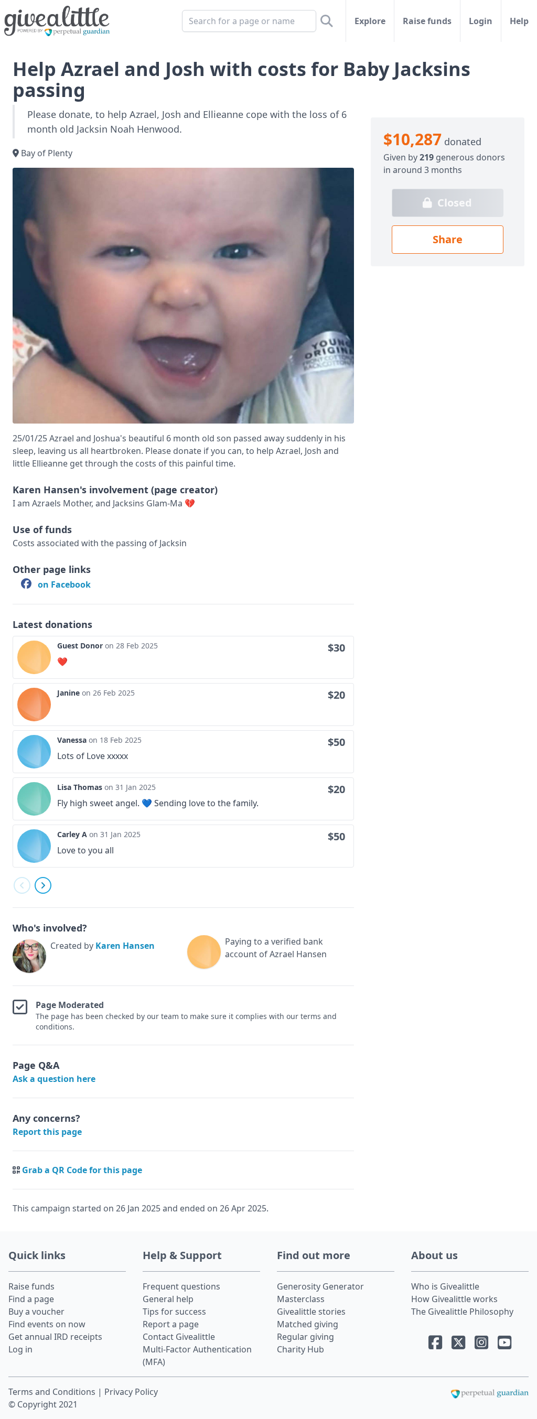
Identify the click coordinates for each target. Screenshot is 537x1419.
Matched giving (307, 1324)
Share (448, 239)
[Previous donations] (22, 885)
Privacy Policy (131, 1392)
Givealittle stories (311, 1311)
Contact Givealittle (179, 1336)
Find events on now (46, 1324)
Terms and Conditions (53, 1392)
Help (519, 21)
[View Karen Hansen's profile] (29, 956)
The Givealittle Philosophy (462, 1311)
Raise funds (427, 21)
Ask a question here (54, 1079)
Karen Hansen (125, 945)
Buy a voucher (36, 1311)
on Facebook (63, 584)
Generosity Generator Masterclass (320, 1293)
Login (480, 21)
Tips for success (174, 1311)
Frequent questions (181, 1286)
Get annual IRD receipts (55, 1336)
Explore (370, 21)
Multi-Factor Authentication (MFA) (197, 1356)
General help (168, 1299)
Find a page (31, 1299)
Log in (20, 1349)
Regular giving (305, 1336)
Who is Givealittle (445, 1286)
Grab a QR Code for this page (82, 1170)
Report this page (47, 1132)
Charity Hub (300, 1349)
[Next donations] (43, 885)
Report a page (171, 1324)
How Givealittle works (454, 1299)
